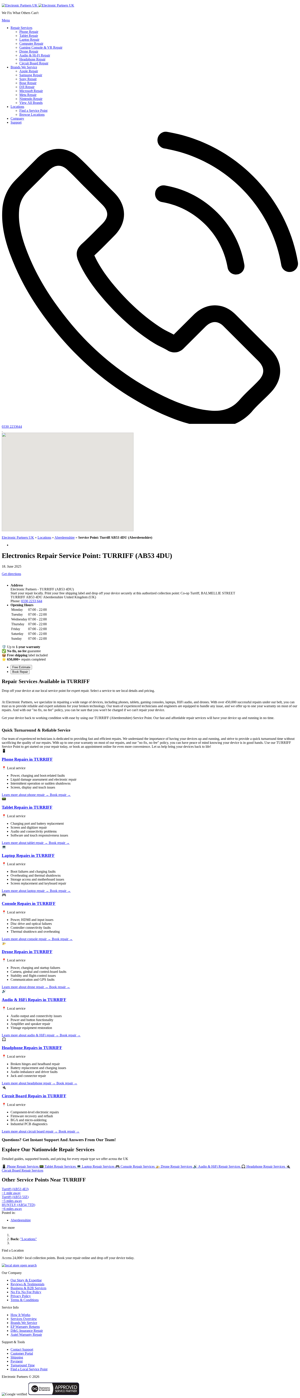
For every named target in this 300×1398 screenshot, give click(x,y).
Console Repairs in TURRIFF (29, 903)
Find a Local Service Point (29, 1369)
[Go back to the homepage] (38, 5)
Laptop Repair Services (96, 1166)
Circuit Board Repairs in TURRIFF (34, 1096)
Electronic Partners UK (18, 537)
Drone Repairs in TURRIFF (27, 951)
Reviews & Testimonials (27, 1284)
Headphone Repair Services (263, 1166)
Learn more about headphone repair (29, 1083)
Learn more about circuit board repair (30, 1131)
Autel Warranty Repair (26, 1334)
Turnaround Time (23, 1365)
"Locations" (28, 1239)
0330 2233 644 (31, 601)
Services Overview (24, 1319)
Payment (17, 1361)
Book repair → (60, 795)
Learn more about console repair (26, 939)
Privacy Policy (21, 1296)
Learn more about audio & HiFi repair (30, 1035)
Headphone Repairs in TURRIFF (32, 1047)
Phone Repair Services (20, 1166)
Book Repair (20, 671)
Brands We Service (24, 1323)
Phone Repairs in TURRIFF (27, 759)
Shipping (17, 1357)
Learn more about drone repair (25, 987)
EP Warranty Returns (25, 1327)
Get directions (11, 574)
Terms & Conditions (25, 1300)
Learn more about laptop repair (25, 891)
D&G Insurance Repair (27, 1330)
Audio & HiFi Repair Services (217, 1166)
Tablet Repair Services (58, 1166)
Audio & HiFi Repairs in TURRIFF (34, 999)
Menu (6, 20)
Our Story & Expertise (26, 1280)
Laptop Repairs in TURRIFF (28, 855)
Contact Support (22, 1349)
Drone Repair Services (174, 1166)
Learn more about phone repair (25, 795)
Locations (44, 537)
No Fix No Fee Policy (26, 1292)
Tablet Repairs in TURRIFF (27, 807)
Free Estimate (21, 667)
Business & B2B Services (28, 1288)
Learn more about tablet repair (25, 843)
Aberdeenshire (64, 537)
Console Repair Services (135, 1166)
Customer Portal (22, 1353)
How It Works (20, 1315)
